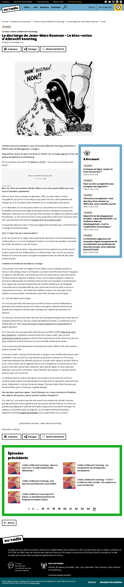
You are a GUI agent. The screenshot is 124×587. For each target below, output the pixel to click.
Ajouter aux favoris (55, 49)
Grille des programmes (22, 2)
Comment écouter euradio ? (59, 575)
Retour (11, 523)
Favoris (91, 7)
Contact (18, 563)
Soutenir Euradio (75, 2)
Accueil (5, 21)
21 (70, 508)
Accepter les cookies (111, 582)
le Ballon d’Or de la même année (46, 220)
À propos (5, 2)
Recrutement (20, 566)
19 (59, 508)
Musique (44, 7)
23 (82, 508)
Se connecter (105, 7)
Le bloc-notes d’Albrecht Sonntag (49, 21)
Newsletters (58, 2)
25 (94, 508)
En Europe (6, 27)
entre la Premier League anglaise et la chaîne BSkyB (45, 323)
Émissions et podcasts (21, 21)
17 (48, 508)
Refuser (92, 582)
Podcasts (56, 7)
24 (88, 508)
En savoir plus (34, 583)
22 (76, 508)
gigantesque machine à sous (15, 338)
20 (64, 508)
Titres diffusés (43, 2)
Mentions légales (22, 570)
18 (53, 508)
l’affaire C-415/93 (37, 162)
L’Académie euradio (23, 568)
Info (36, 7)
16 (43, 508)
